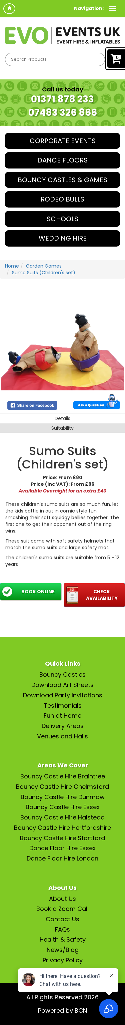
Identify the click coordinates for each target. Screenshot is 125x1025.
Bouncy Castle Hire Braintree (62, 776)
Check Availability (102, 595)
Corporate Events (63, 140)
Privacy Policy (63, 960)
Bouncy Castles (62, 674)
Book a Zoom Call (62, 909)
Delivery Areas (63, 726)
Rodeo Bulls (62, 199)
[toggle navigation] (112, 8)
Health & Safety (63, 939)
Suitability (62, 428)
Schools (62, 219)
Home (12, 266)
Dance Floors (62, 160)
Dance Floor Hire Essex (62, 848)
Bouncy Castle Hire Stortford (62, 838)
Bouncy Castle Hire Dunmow (63, 797)
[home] (9, 8)
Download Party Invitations (62, 695)
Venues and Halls (62, 736)
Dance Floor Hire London (62, 858)
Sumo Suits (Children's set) (43, 272)
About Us (62, 899)
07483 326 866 (62, 112)
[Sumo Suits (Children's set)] (62, 347)
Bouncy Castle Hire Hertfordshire (62, 827)
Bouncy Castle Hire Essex (63, 807)
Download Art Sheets (62, 685)
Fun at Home (62, 715)
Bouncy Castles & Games (62, 180)
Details (62, 418)
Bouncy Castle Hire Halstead (62, 817)
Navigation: (89, 8)
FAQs (62, 929)
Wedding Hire (63, 238)
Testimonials (63, 705)
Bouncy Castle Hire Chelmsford (62, 786)
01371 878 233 (62, 99)
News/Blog (63, 950)
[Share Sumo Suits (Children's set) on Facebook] (32, 405)
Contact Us (62, 919)
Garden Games (44, 266)
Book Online (38, 591)
